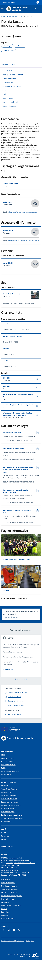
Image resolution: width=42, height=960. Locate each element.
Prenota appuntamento (9, 886)
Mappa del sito (19, 941)
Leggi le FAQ (5, 879)
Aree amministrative (8, 764)
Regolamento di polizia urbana (13, 448)
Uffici (3, 755)
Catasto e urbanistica (8, 795)
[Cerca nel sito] (36, 8)
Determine (5, 912)
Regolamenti (5, 915)
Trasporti (6, 590)
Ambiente (4, 785)
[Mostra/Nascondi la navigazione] (2, 8)
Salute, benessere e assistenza (11, 815)
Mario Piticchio (8, 263)
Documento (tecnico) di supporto (17, 440)
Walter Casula (8, 230)
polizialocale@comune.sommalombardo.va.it (23, 212)
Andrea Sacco (7, 202)
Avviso (3, 832)
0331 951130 (7, 386)
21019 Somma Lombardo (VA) (11, 858)
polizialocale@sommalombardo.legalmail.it (18, 405)
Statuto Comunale (7, 918)
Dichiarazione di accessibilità (11, 905)
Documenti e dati (7, 774)
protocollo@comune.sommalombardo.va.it (20, 863)
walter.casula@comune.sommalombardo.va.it (23, 240)
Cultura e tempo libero (9, 798)
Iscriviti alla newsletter (9, 892)
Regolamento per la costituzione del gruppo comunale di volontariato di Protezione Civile (18, 469)
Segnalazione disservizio (9, 889)
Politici (3, 768)
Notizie (3, 839)
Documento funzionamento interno (18, 459)
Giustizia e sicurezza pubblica (11, 805)
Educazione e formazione (9, 802)
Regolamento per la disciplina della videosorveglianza (15, 491)
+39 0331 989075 (10, 867)
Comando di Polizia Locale (12, 294)
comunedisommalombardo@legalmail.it (18, 860)
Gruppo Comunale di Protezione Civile (16, 559)
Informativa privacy (8, 899)
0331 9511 (7, 378)
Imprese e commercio (8, 808)
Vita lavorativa (6, 821)
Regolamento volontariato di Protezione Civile (17, 511)
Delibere (4, 909)
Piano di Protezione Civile (12, 432)
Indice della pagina (8, 65)
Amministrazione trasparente (11, 895)
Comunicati (5, 836)
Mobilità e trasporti (7, 811)
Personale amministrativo (10, 771)
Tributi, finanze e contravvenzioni (12, 818)
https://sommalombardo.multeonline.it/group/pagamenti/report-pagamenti (18, 414)
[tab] (16, 679)
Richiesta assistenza (8, 882)
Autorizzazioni (6, 792)
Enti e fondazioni (7, 761)
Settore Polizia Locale (10, 183)
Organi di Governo (7, 758)
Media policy (30, 941)
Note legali (5, 902)
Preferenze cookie (7, 941)
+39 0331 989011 (14, 865)
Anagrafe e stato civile (9, 789)
